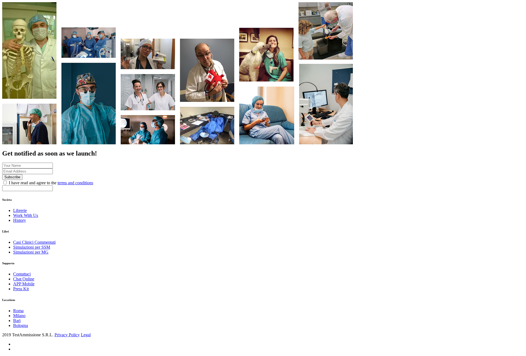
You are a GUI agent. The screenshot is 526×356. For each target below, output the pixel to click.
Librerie (20, 210)
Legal (86, 334)
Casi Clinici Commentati (34, 242)
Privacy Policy (67, 334)
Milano (19, 315)
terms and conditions (75, 182)
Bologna (20, 325)
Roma (18, 310)
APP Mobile (24, 284)
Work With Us (25, 215)
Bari (17, 320)
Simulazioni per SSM (31, 247)
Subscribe (12, 177)
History (19, 220)
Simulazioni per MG (30, 252)
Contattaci (22, 274)
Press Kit (21, 288)
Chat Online (23, 279)
